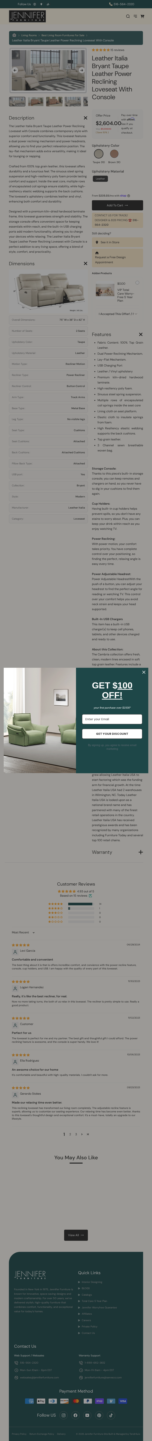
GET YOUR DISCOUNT (112, 734)
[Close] (143, 672)
